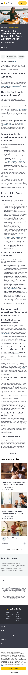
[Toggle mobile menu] (2, 3)
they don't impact (12, 340)
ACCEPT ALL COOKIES (13, 668)
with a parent (14, 158)
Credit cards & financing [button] (7, 644)
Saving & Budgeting (14, 27)
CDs (3, 56)
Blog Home (4, 27)
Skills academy (18, 627)
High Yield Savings (11, 56)
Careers (7, 625)
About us (7, 622)
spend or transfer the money (8, 124)
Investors (8, 627)
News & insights (9, 624)
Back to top (12, 462)
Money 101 (21, 56)
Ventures (17, 625)
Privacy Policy (10, 665)
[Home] (8, 3)
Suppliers (17, 624)
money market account (11, 86)
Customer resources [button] (6, 640)
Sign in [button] (3, 636)
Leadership (17, 622)
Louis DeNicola (10, 42)
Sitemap (17, 629)
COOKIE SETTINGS (13, 672)
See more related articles (12, 558)
